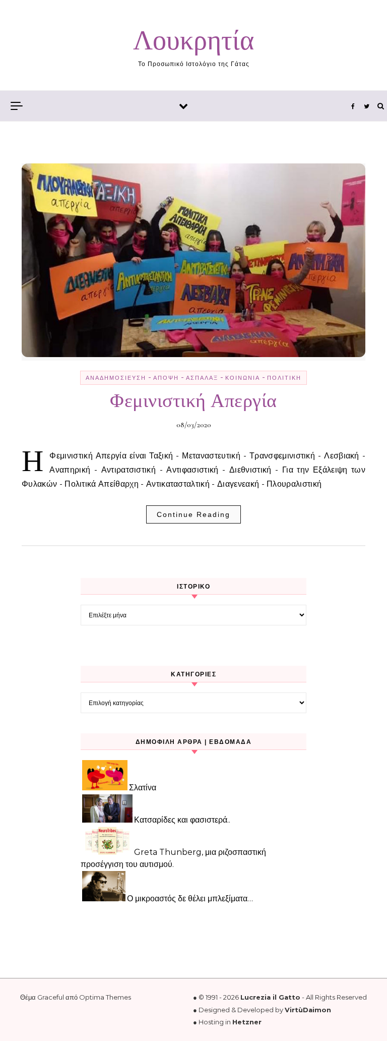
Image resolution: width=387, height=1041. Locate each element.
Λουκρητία (193, 40)
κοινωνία (242, 377)
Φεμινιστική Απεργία (193, 401)
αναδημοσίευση (116, 377)
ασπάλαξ (202, 377)
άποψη (166, 377)
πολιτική (284, 377)
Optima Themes (105, 997)
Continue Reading (193, 514)
